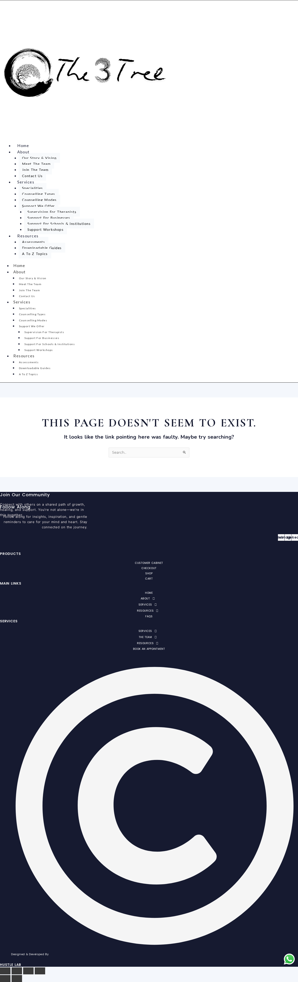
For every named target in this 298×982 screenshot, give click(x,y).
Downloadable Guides (42, 248)
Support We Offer (38, 206)
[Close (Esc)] (40, 970)
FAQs (148, 616)
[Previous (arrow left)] (5, 978)
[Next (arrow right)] (17, 978)
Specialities (32, 188)
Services (25, 182)
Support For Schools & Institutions (59, 223)
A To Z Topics (35, 253)
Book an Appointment (149, 649)
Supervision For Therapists (51, 212)
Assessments (33, 242)
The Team (145, 637)
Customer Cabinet (149, 563)
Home (23, 145)
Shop (148, 573)
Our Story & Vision (39, 158)
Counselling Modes (39, 200)
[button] (149, 598)
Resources (28, 235)
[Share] (28, 970)
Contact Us (32, 176)
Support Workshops (45, 229)
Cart (149, 578)
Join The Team (35, 170)
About (23, 151)
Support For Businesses (48, 218)
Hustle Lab (10, 964)
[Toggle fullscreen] (17, 970)
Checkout (149, 568)
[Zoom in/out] (5, 970)
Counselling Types (38, 194)
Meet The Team (36, 164)
